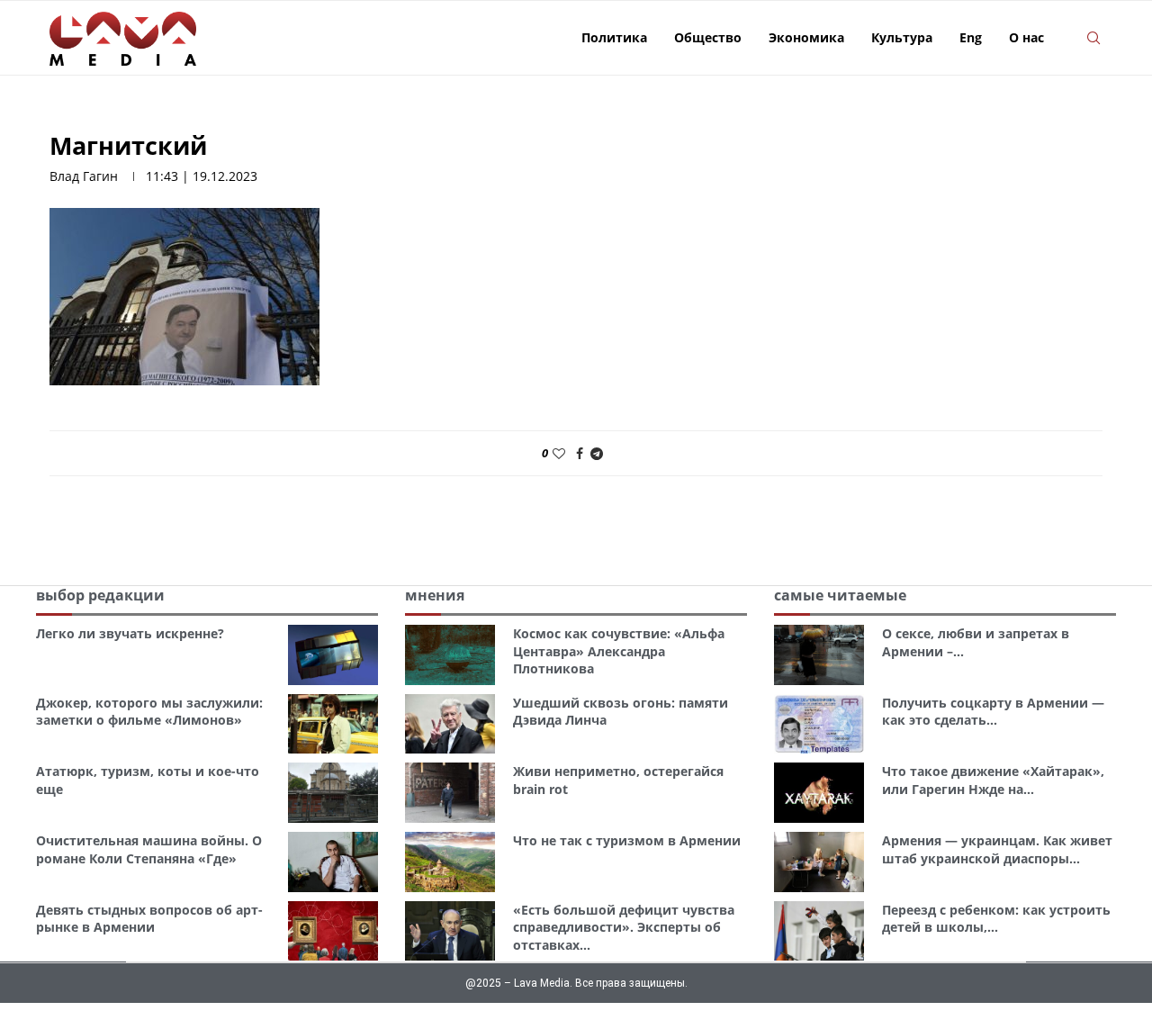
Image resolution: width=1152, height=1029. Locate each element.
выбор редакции (100, 595)
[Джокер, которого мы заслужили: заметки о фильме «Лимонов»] (333, 724)
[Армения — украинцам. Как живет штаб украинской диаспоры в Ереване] (819, 862)
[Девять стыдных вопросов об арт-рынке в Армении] (333, 931)
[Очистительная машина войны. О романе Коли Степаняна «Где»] (333, 862)
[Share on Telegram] (596, 453)
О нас (1026, 37)
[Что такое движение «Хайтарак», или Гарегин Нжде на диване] (819, 793)
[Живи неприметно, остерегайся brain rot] (450, 793)
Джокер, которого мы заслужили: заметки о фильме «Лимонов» (149, 711)
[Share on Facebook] (579, 453)
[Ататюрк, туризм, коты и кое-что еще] (333, 793)
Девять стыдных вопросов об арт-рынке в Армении (149, 918)
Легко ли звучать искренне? (130, 633)
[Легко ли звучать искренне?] (333, 655)
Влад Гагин (84, 176)
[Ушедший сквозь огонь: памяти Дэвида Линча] (450, 724)
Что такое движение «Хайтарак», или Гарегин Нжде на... (993, 780)
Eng (970, 37)
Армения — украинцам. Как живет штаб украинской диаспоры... (997, 849)
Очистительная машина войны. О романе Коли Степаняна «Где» (149, 849)
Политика (614, 37)
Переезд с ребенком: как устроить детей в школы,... (996, 918)
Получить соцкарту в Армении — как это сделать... (993, 711)
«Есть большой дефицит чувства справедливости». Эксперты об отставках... (623, 927)
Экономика (806, 37)
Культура (901, 37)
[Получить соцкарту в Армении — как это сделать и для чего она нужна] (819, 724)
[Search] (1093, 38)
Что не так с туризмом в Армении (627, 840)
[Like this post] (559, 453)
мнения (434, 595)
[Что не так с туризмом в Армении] (450, 862)
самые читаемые (840, 595)
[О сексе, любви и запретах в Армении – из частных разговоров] (819, 655)
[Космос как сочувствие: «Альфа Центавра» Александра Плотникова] (450, 655)
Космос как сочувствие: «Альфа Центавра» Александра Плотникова (618, 651)
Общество (708, 37)
